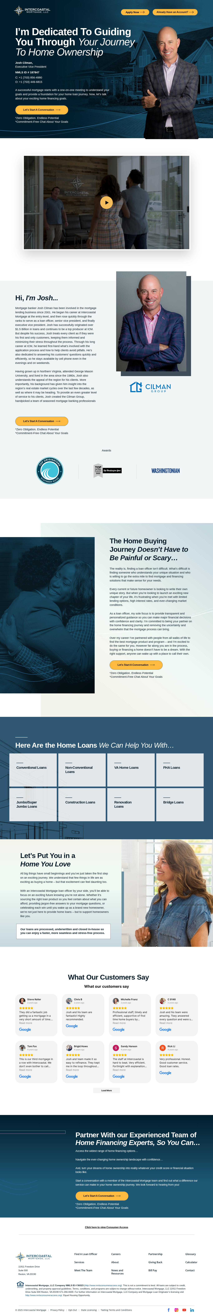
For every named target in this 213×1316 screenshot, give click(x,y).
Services (79, 1262)
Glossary (190, 1254)
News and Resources (117, 1272)
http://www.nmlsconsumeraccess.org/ (43, 1295)
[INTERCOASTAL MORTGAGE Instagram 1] (176, 1310)
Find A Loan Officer (85, 1254)
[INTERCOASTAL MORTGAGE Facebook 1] (168, 1310)
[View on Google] (22, 1001)
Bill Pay (152, 1270)
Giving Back (155, 1262)
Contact (190, 1270)
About (115, 1262)
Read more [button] (25, 1022)
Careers (116, 1254)
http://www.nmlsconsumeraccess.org (103, 1285)
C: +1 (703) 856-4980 (28, 77)
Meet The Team (83, 1270)
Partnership (155, 1254)
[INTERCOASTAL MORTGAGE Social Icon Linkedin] (192, 1310)
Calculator (191, 1262)
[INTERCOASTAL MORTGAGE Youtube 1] (184, 1310)
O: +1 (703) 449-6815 (28, 81)
